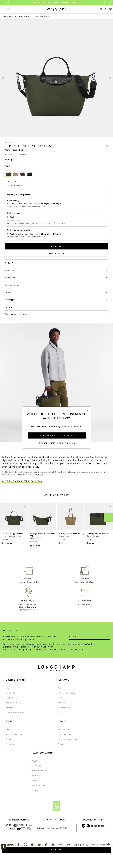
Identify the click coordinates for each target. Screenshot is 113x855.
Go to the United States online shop (57, 435)
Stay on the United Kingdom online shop (57, 443)
